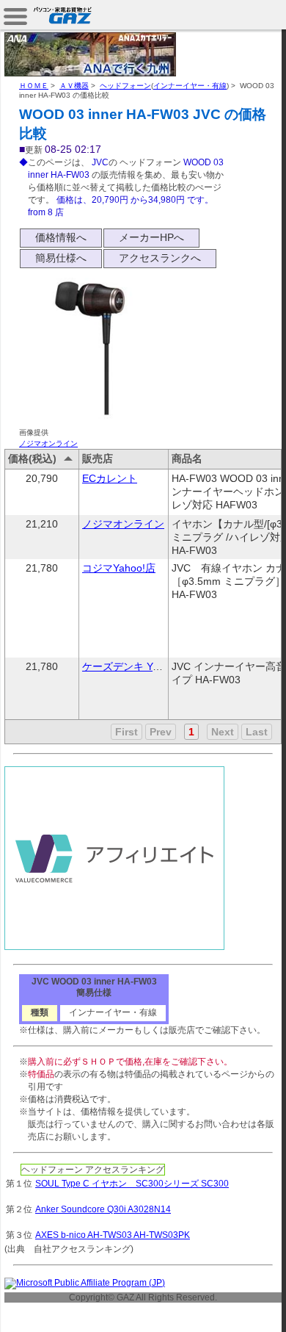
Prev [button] (161, 732)
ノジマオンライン (48, 443)
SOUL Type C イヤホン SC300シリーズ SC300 (132, 1183)
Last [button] (257, 732)
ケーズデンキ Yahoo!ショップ (151, 666)
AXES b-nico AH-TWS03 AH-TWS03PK (112, 1235)
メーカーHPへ (151, 237)
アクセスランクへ (160, 258)
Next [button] (222, 732)
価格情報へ (61, 237)
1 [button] (191, 732)
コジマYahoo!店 (118, 568)
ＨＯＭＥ (33, 86)
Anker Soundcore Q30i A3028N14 (103, 1209)
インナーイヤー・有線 (190, 86)
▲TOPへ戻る (234, 1304)
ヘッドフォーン (125, 86)
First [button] (126, 732)
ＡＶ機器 (74, 86)
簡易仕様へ (61, 258)
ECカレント (109, 478)
